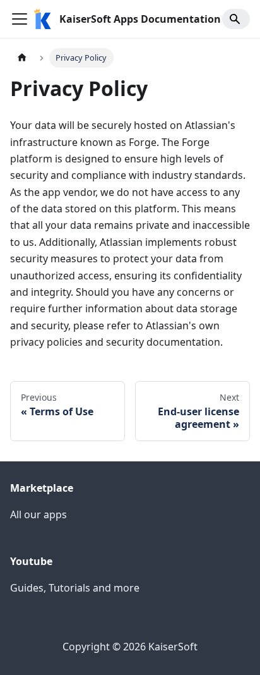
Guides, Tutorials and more (74, 588)
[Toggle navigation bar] (19, 18)
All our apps (38, 514)
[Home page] (22, 58)
